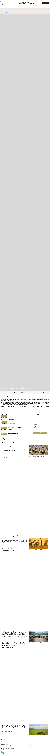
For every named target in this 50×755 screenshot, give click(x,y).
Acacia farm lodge (11, 417)
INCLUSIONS (35, 392)
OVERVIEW (7, 392)
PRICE (28, 392)
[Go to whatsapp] (2, 752)
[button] (23, 1)
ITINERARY (21, 392)
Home (2, 389)
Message (34, 426)
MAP (14, 392)
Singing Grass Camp (11, 423)
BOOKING (42, 392)
